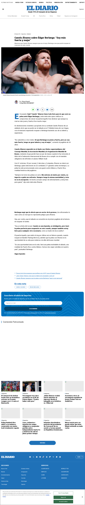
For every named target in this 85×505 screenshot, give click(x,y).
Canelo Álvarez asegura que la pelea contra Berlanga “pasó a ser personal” (39, 278)
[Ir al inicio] (8, 457)
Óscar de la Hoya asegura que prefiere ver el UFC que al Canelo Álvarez (38, 273)
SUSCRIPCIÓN (65, 471)
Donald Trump (25, 16)
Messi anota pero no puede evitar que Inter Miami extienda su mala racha (74, 425)
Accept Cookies (63, 501)
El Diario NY (17, 34)
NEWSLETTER (65, 468)
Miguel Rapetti (26, 101)
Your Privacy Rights (63, 493)
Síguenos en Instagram (71, 16)
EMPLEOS (43, 471)
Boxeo (67, 393)
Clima (51, 16)
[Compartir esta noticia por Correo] (47, 110)
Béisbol (29, 34)
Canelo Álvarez (20, 287)
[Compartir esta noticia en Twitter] (42, 110)
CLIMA (43, 475)
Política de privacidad (32, 312)
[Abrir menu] (3, 9)
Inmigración (58, 2)
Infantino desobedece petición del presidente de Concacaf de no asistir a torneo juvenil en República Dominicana (53, 426)
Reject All (63, 497)
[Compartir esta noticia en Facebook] (38, 110)
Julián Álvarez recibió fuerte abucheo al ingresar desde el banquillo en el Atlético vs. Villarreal (52, 399)
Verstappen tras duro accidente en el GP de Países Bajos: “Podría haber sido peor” (30, 398)
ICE (34, 16)
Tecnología (4, 484)
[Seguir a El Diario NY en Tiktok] (43, 457)
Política (49, 2)
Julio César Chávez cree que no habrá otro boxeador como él (35, 276)
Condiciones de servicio (50, 312)
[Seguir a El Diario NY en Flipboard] (50, 457)
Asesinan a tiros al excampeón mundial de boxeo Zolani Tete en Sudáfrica (73, 398)
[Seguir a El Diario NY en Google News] (46, 457)
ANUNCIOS (64, 478)
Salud (2, 478)
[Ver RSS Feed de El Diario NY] (60, 457)
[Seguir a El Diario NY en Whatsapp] (56, 457)
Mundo (41, 2)
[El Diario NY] (42, 9)
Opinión (23, 484)
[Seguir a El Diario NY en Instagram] (36, 457)
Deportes (23, 34)
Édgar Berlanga (34, 287)
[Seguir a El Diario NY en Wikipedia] (53, 457)
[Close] (82, 497)
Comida (23, 478)
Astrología (24, 481)
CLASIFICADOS (45, 468)
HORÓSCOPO (64, 475)
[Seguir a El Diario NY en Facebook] (30, 457)
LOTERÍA (43, 478)
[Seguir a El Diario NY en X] (33, 457)
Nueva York (19, 2)
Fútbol (59, 16)
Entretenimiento (71, 2)
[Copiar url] (52, 110)
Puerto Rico (42, 16)
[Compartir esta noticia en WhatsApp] (33, 110)
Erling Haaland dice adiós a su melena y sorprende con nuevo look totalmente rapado (10, 425)
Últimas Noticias (7, 2)
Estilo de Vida (4, 481)
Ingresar (81, 9)
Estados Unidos (31, 2)
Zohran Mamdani (12, 16)
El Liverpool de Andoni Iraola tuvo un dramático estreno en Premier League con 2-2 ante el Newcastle (10, 399)
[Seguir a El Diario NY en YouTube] (40, 457)
